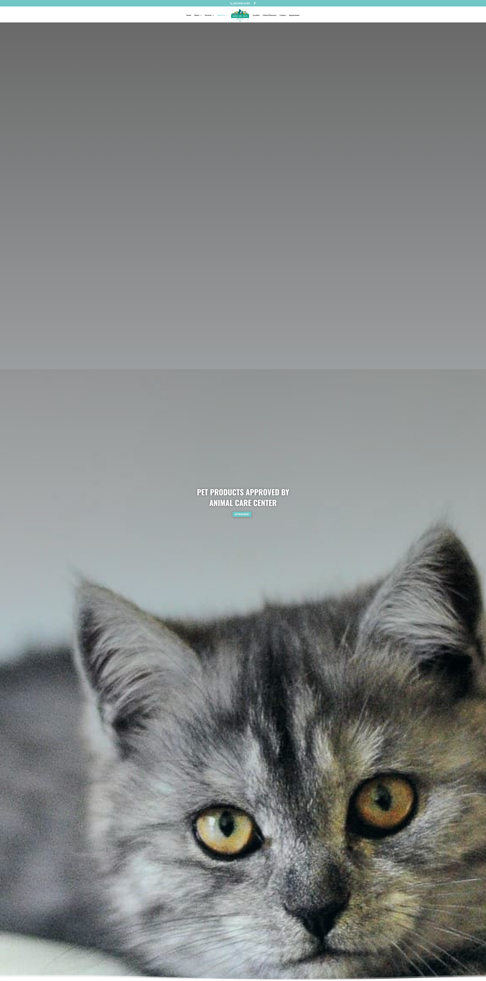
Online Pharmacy (269, 15)
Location (256, 15)
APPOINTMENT (242, 514)
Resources (221, 15)
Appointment (294, 15)
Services (208, 15)
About (196, 15)
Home (188, 15)
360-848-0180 (241, 3)
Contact (283, 15)
